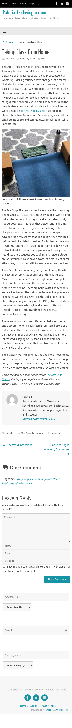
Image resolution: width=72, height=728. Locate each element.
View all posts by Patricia (39, 419)
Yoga (31, 3)
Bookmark (56, 432)
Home (4, 3)
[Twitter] (62, 3)
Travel (23, 3)
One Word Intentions (19, 445)
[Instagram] (67, 3)
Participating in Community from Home (55, 447)
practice (11, 432)
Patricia (10, 58)
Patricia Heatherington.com (24, 13)
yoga (11, 42)
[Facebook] (56, 3)
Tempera (49, 709)
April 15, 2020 (27, 58)
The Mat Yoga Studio (33, 111)
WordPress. (62, 709)
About (13, 3)
